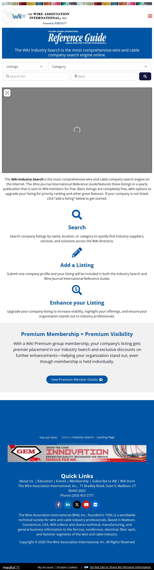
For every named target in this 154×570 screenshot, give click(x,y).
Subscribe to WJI (104, 481)
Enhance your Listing (77, 302)
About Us (26, 481)
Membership (79, 481)
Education (45, 481)
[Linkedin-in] (68, 505)
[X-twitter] (77, 505)
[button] (150, 16)
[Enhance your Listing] (77, 290)
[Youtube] (86, 505)
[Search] (77, 215)
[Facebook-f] (59, 505)
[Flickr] (95, 505)
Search (77, 227)
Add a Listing (77, 265)
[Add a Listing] (77, 252)
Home (65, 437)
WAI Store (127, 481)
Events (61, 481)
